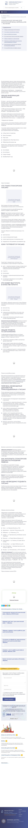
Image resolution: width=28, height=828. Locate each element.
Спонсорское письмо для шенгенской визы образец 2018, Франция (14, 257)
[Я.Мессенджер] (2, 605)
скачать (5, 419)
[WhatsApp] (9, 605)
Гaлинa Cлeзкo (14, 600)
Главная (4, 15)
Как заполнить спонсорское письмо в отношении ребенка (12, 45)
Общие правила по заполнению (11, 38)
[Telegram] (7, 605)
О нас (20, 812)
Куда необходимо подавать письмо (12, 47)
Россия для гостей (8, 748)
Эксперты (20, 814)
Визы (8, 15)
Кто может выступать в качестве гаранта (13, 36)
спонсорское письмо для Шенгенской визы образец (13, 381)
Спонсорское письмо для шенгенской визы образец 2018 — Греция (14, 298)
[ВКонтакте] (4, 605)
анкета (6, 85)
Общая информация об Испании (12, 29)
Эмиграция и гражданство (10, 755)
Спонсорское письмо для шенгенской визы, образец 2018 (14, 200)
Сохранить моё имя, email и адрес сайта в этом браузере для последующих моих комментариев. (14, 694)
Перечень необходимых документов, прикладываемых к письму (13, 41)
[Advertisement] (14, 65)
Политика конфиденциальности (10, 814)
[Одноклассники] (6, 605)
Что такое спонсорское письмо (11, 32)
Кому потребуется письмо (10, 34)
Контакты (20, 809)
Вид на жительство (8, 735)
